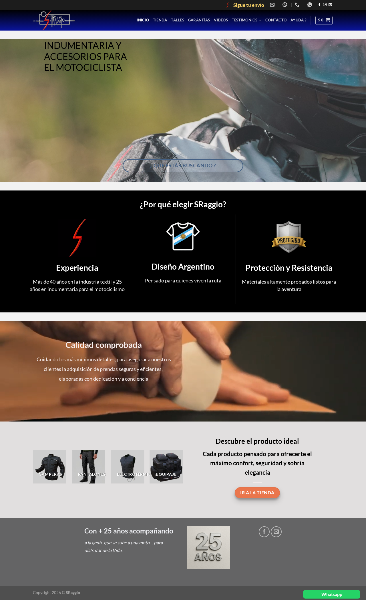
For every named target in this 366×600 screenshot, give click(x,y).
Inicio (143, 20)
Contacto (276, 20)
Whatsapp (331, 594)
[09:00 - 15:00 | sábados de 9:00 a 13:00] (286, 5)
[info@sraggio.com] (273, 5)
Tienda (160, 20)
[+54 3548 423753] (298, 5)
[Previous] (40, 471)
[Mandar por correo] (276, 531)
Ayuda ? (298, 20)
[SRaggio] (68, 20)
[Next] (175, 471)
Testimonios (245, 20)
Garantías (199, 20)
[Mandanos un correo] (330, 5)
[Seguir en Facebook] (319, 5)
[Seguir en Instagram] (325, 5)
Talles (177, 20)
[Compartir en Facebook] (264, 531)
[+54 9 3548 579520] (310, 5)
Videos (221, 20)
